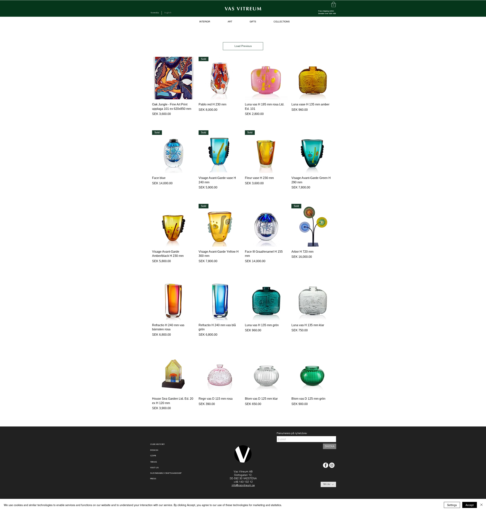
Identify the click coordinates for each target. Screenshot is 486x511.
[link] (333, 4)
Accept (469, 505)
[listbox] (328, 484)
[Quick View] (173, 78)
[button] (328, 484)
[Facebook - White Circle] (325, 465)
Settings (452, 505)
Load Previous (243, 45)
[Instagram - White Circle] (332, 465)
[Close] (481, 505)
